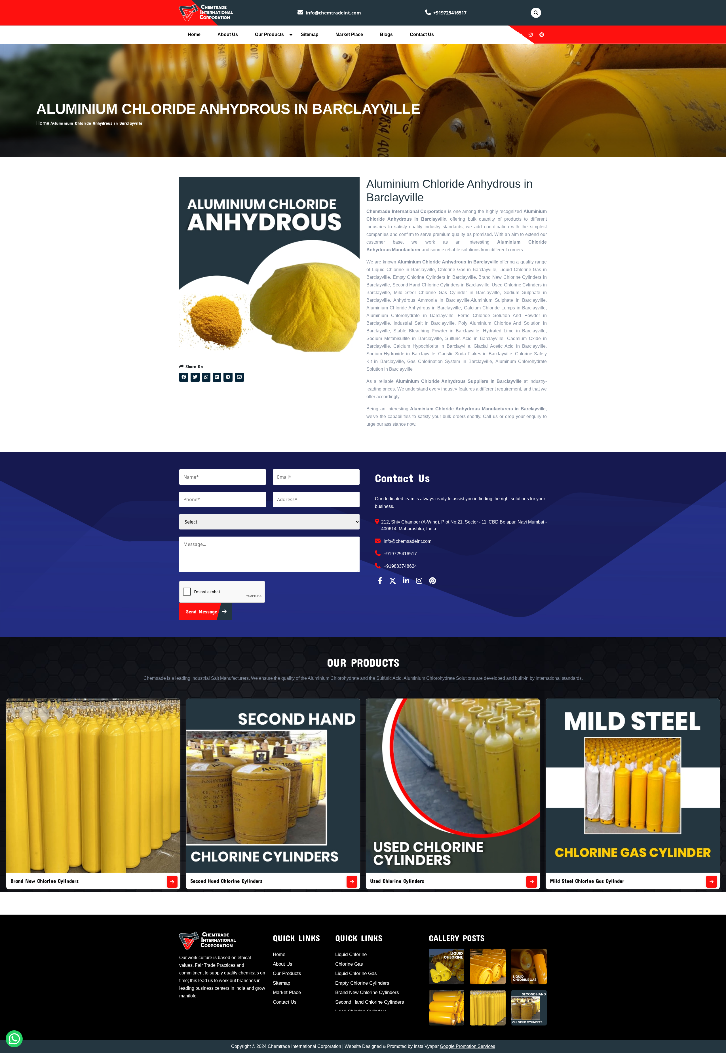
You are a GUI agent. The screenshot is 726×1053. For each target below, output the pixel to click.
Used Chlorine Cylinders (37, 880)
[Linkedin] (520, 34)
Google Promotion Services (467, 1046)
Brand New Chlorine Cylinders (367, 992)
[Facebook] (498, 34)
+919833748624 (400, 566)
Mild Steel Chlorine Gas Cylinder (227, 880)
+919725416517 (449, 13)
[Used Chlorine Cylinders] (172, 882)
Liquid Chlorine (351, 954)
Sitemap (309, 34)
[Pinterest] (541, 34)
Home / (44, 123)
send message (202, 611)
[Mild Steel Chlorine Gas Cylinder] (352, 882)
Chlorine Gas (349, 964)
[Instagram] (531, 34)
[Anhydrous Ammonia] (711, 882)
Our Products (269, 34)
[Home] (206, 12)
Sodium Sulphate (389, 880)
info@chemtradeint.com (333, 13)
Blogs (386, 34)
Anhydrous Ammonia (573, 880)
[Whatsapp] (14, 1038)
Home (194, 34)
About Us (228, 34)
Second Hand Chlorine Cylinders (369, 1002)
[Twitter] (508, 34)
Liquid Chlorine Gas (356, 973)
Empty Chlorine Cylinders (362, 983)
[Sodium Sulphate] (531, 882)
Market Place (349, 34)
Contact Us (422, 34)
